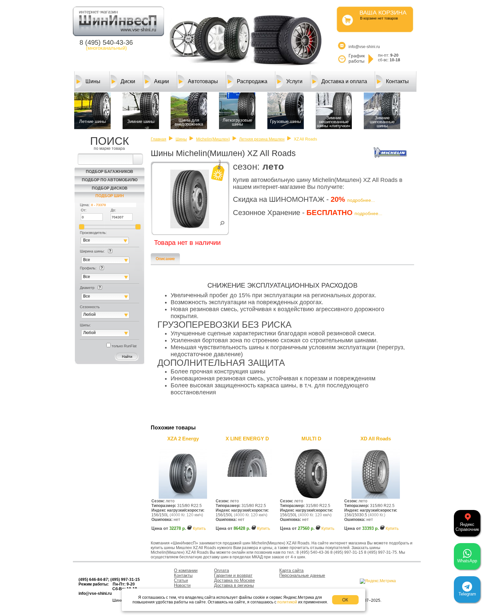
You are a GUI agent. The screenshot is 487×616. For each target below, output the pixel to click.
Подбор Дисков (110, 188)
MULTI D (311, 438)
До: (113, 210)
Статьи (181, 580)
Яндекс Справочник (467, 527)
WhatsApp (467, 560)
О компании (185, 570)
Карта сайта (291, 570)
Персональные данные (302, 575)
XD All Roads (375, 438)
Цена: (84, 205)
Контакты (397, 81)
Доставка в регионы (234, 585)
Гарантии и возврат (233, 575)
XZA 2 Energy (183, 438)
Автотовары (203, 81)
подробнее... (361, 200)
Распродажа (252, 81)
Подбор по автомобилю (109, 180)
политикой (287, 602)
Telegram (467, 593)
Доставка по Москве (234, 580)
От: (83, 210)
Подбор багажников (109, 171)
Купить (199, 528)
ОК (345, 599)
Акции (161, 81)
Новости (182, 585)
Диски (128, 81)
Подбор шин (109, 196)
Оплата (221, 570)
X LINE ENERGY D (247, 438)
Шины (92, 81)
